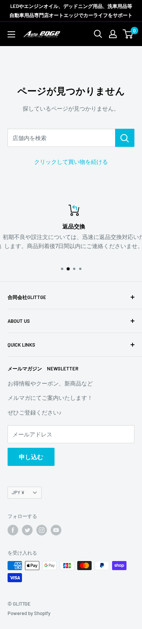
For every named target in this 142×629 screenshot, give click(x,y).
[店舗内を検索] (124, 138)
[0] (128, 34)
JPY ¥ (18, 492)
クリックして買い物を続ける (71, 161)
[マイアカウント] (113, 34)
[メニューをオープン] (11, 34)
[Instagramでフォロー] (41, 530)
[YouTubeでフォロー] (56, 530)
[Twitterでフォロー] (27, 530)
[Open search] (98, 34)
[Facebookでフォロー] (13, 530)
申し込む (31, 456)
